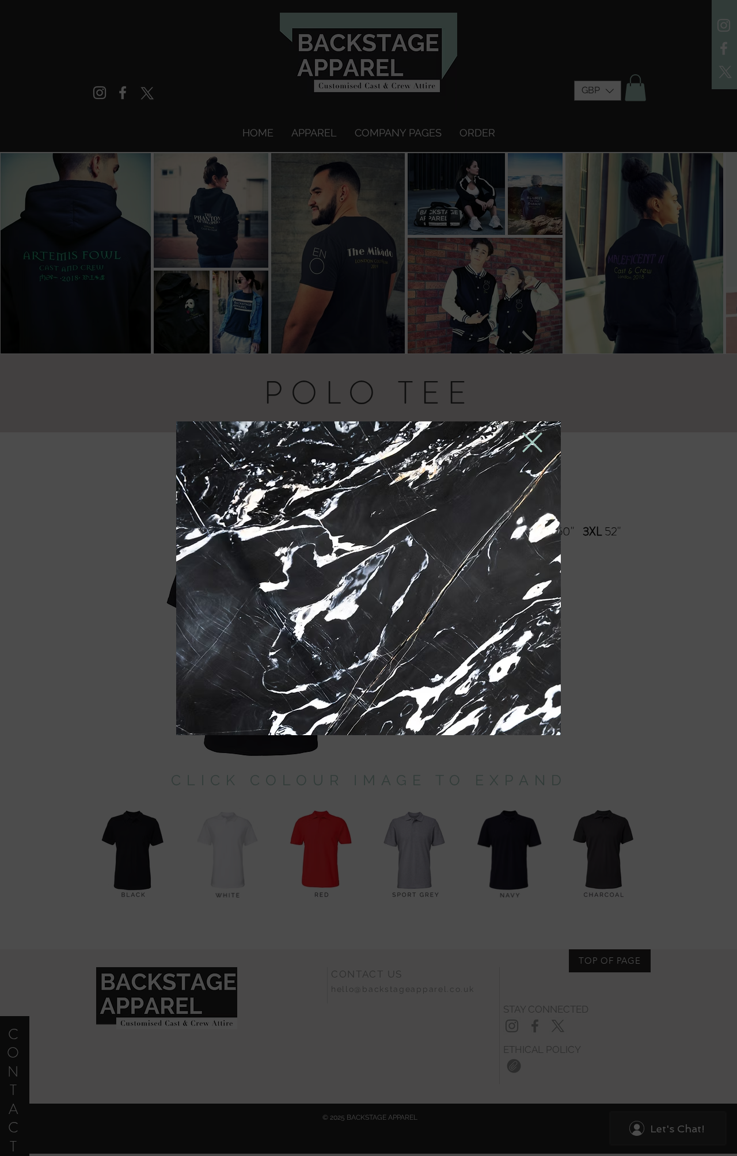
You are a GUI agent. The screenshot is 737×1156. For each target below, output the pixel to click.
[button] (532, 442)
